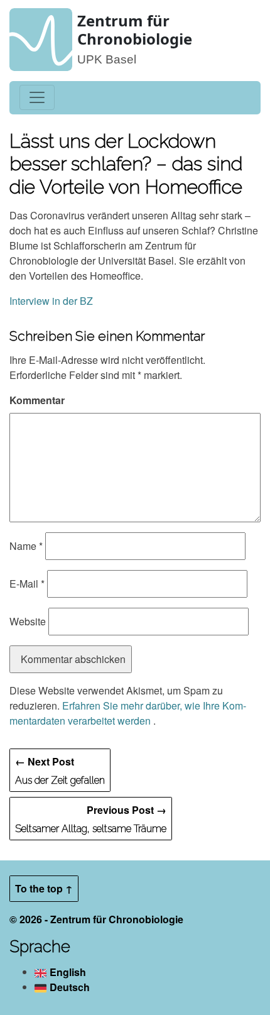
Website (27, 621)
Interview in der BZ (51, 301)
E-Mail (27, 583)
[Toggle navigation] (37, 97)
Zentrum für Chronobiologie (134, 29)
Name (26, 546)
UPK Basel (106, 59)
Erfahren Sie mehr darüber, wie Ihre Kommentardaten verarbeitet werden (127, 713)
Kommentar (37, 400)
